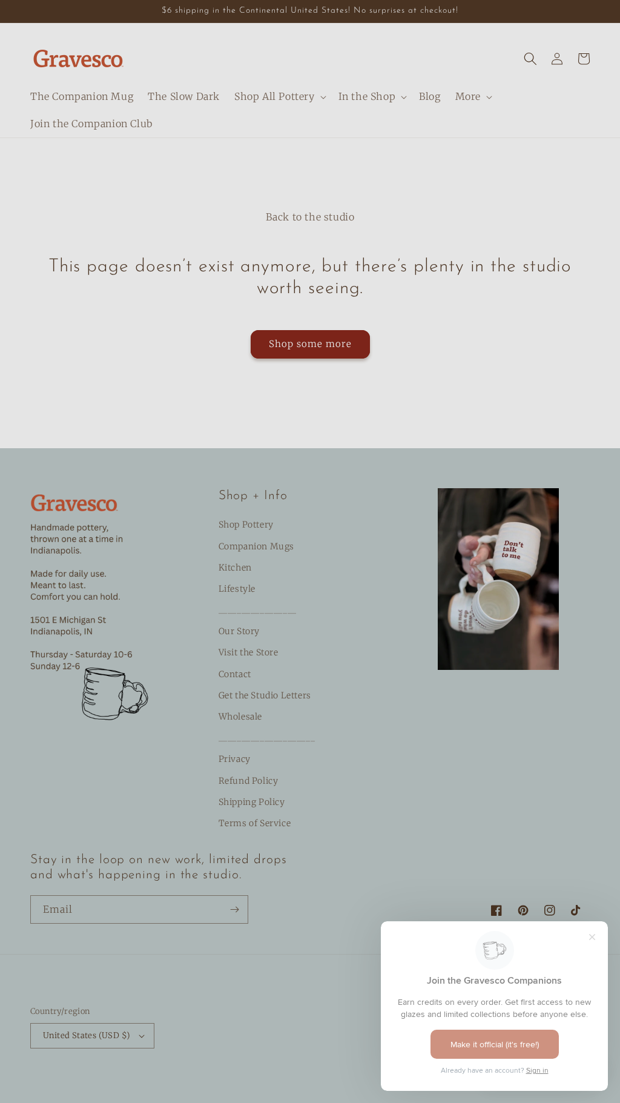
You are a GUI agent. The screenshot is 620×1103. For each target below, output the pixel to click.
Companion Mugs (256, 546)
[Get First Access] (234, 909)
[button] (279, 96)
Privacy (235, 759)
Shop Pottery (246, 524)
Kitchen (235, 567)
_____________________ (267, 737)
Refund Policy (249, 780)
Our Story (239, 631)
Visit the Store (249, 652)
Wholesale (240, 716)
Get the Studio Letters (265, 695)
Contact (235, 674)
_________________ (258, 609)
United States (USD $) (86, 1035)
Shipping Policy (252, 802)
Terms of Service (255, 823)
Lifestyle (237, 588)
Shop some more (310, 343)
